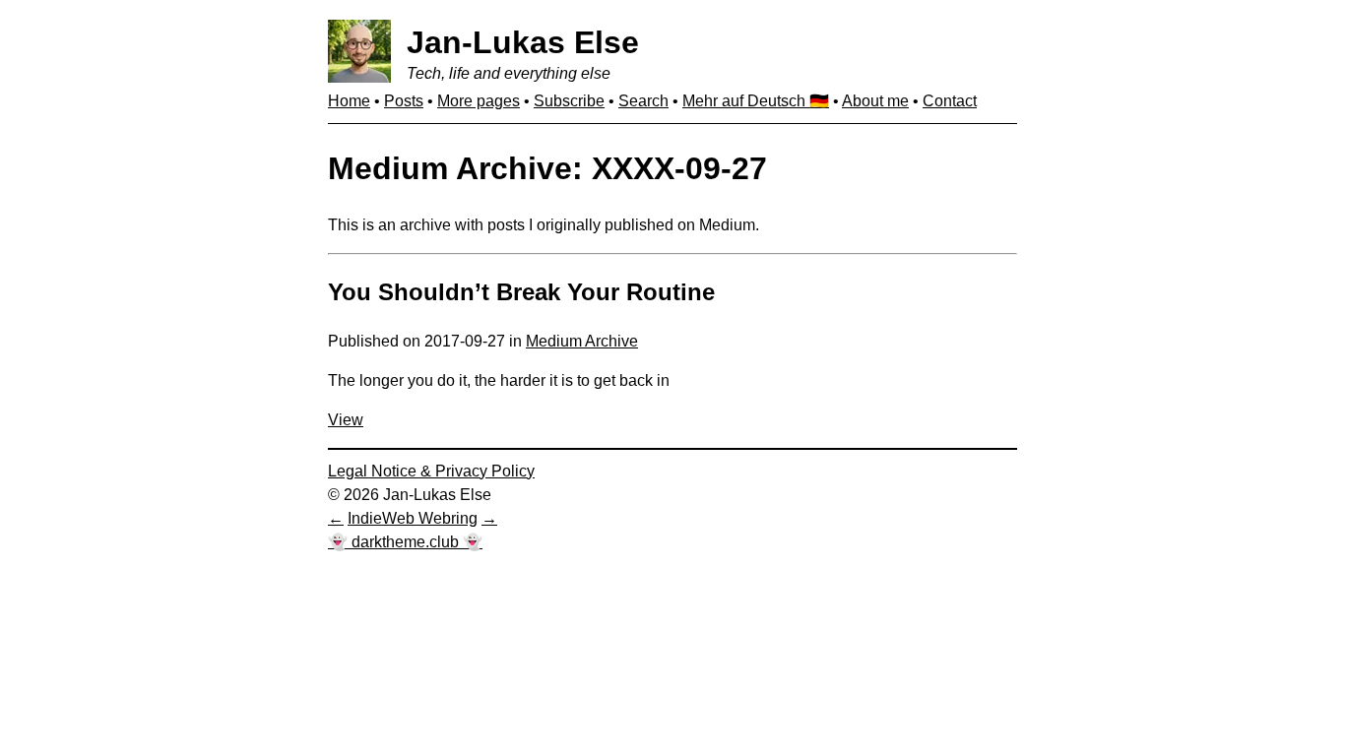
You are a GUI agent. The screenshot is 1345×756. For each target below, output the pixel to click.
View (345, 419)
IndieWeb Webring (413, 518)
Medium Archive (582, 341)
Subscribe (569, 101)
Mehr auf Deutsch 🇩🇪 (755, 101)
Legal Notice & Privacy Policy (431, 471)
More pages (478, 101)
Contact (950, 101)
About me (875, 101)
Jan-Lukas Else (523, 42)
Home (349, 101)
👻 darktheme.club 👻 (405, 542)
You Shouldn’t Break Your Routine (521, 292)
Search (643, 101)
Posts (403, 101)
